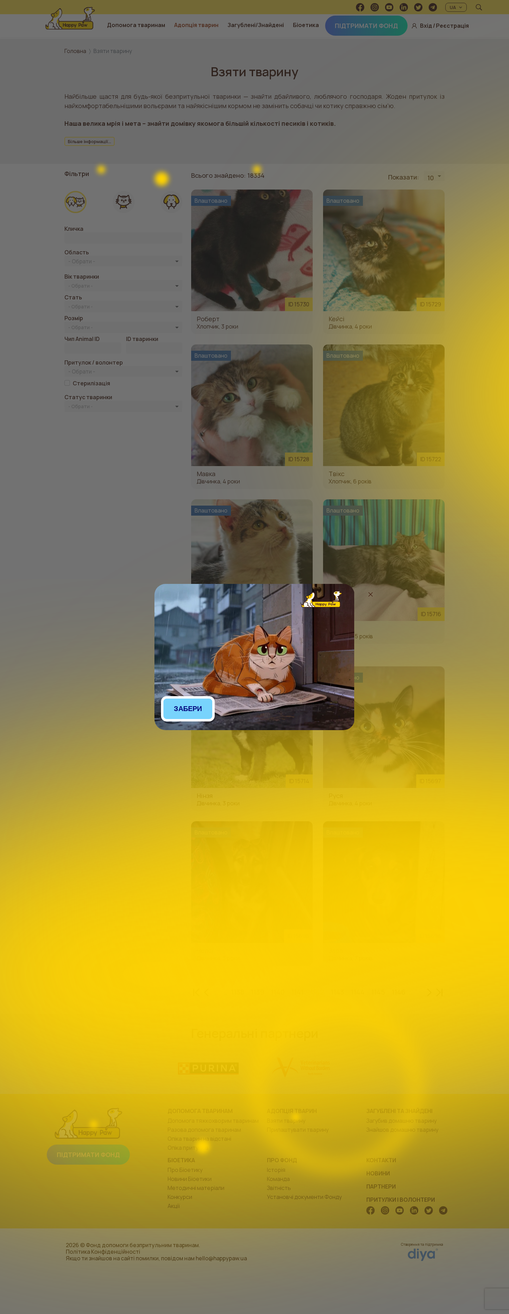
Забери (188, 708)
